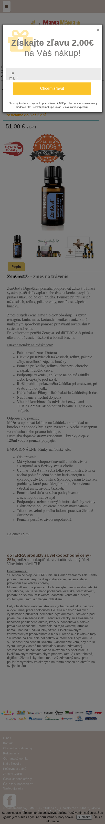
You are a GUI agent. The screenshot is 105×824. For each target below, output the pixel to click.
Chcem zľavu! (52, 88)
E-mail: (13, 76)
